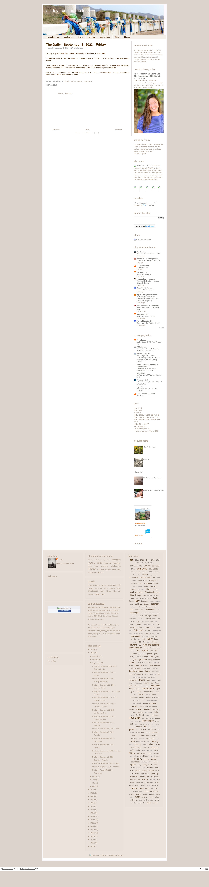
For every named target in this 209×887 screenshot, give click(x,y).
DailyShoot (98, 560)
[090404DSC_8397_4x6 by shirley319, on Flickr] (143, 166)
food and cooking (151, 645)
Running (91, 37)
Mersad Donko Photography (147, 259)
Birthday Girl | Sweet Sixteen (153, 490)
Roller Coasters (141, 741)
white (157, 797)
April (94, 786)
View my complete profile (65, 563)
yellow (155, 803)
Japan (153, 680)
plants (142, 724)
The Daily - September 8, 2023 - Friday (76, 44)
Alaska (157, 572)
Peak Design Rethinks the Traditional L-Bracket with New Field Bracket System (147, 299)
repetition (134, 738)
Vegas (118, 588)
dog (153, 633)
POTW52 (154, 727)
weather (145, 797)
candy (138, 607)
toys (136, 785)
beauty (134, 586)
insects (153, 677)
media (141, 697)
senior (138, 750)
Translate (151, 205)
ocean (132, 715)
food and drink (135, 648)
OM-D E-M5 (140, 715)
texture (101, 572)
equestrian (154, 636)
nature (140, 712)
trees (141, 788)
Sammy (138, 744)
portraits (139, 727)
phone (131, 721)
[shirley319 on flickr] (136, 191)
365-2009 (142, 568)
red (147, 735)
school (151, 744)
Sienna (97, 588)
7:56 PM (66, 81)
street (143, 768)
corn (152, 627)
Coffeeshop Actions (148, 624)
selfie (132, 750)
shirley (61, 560)
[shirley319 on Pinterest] (148, 191)
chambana (144, 613)
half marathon (146, 662)
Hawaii (145, 665)
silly (151, 756)
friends (145, 650)
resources (141, 738)
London (90, 588)
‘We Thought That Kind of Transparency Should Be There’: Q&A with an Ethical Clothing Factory (148, 359)
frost (151, 651)
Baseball (148, 583)
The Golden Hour (149, 447)
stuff (156, 768)
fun (156, 651)
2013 (92, 819)
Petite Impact (141, 340)
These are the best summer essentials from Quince (146, 369)
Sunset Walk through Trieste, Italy (148, 261)
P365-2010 (135, 718)
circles (133, 621)
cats (132, 610)
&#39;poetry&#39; (136, 566)
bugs (131, 604)
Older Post (118, 130)
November (96, 656)
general (138, 657)
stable (156, 765)
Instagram (116, 560)
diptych (148, 633)
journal (80, 48)
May (94, 783)
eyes (139, 639)
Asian (158, 577)
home (140, 671)
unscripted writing (151, 791)
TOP (206, 869)
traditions (143, 785)
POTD (91, 562)
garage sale (141, 653)
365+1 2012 (153, 569)
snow (139, 759)
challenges (116, 566)
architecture (93, 591)
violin (158, 794)
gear (155, 654)
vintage (151, 794)
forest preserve (155, 648)
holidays (133, 671)
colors (140, 627)
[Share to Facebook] (54, 85)
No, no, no (140, 395)
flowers (133, 644)
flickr (117, 37)
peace (152, 718)
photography (148, 721)
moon (145, 703)
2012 (92, 823)
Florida (153, 642)
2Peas (90, 560)
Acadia (138, 572)
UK (156, 788)
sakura (131, 744)
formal (133, 651)
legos (138, 689)
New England (148, 712)
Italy (119, 585)
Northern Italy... (140, 524)
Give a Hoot (139, 472)
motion (154, 706)
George (145, 657)
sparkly (155, 762)
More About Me (52, 37)
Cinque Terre (105, 585)
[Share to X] (51, 85)
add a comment (76, 81)
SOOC (99, 563)
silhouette (137, 756)
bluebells (150, 595)
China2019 (132, 619)
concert (146, 627)
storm (138, 768)
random (155, 733)
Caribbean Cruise (152, 607)
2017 (92, 806)
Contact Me (68, 37)
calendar (155, 604)
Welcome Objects (143, 354)
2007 (92, 839)
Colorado (113, 585)
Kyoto (143, 686)
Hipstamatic (106, 560)
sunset (144, 771)
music (138, 709)
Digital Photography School (147, 295)
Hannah (138, 665)
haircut (139, 662)
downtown (145, 636)
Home (87, 130)
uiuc (152, 788)
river (157, 738)
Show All (161, 328)
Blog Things (135, 595)
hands (131, 665)
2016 (92, 810)
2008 (92, 836)
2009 (92, 833)
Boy (137, 601)
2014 (92, 816)
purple (143, 730)
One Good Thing (143, 314)
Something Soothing (144, 274)
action (144, 572)
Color (158, 624)
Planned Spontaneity (144, 321)
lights (132, 692)
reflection (153, 735)
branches (144, 601)
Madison (147, 694)
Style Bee (140, 387)
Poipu (152, 724)
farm (156, 639)
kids (130, 686)
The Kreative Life (143, 265)
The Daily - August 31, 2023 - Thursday (105, 767)
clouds (138, 624)
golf (130, 659)
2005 (92, 846)
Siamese (156, 753)
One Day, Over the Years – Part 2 (148, 254)
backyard (153, 580)
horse (147, 671)
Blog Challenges (152, 592)
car (143, 607)
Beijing (140, 586)
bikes (143, 589)
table (157, 771)
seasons (154, 747)
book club (134, 598)
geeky (132, 657)
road (133, 741)
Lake (147, 686)
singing (156, 756)
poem (147, 724)
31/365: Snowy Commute (152, 478)
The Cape (104, 588)
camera (133, 607)
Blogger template (7, 869)
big (139, 589)
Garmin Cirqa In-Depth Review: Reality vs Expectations (147, 350)
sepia (143, 750)
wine (151, 800)
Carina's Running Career (146, 394)
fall (144, 639)
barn (140, 583)
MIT (144, 700)
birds (148, 589)
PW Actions (152, 730)
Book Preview (139, 535)
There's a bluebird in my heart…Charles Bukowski (148, 282)
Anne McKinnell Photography (148, 305)
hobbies (155, 668)
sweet (151, 771)
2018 (92, 803)
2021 (92, 793)
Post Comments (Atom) (91, 133)
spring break (147, 765)
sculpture (146, 747)
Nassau (133, 712)
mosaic (108, 569)
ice (159, 674)
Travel (80, 37)
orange (148, 715)
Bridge (152, 601)
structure (149, 768)
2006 (92, 843)
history (149, 668)
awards (134, 580)
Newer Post (56, 130)
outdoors (155, 715)
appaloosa (153, 575)
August (95, 776)
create (158, 627)
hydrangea (153, 674)
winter (157, 800)
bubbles (158, 601)
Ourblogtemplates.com (27, 869)
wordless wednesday (138, 803)
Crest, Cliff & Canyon (144, 288)
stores (133, 768)
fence (134, 642)
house (146, 674)
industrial (147, 677)
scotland (90, 594)
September (96, 663)
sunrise (137, 771)
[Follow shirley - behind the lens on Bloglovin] (144, 227)
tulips (147, 788)
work (149, 803)
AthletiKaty (141, 373)
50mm (132, 572)
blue (144, 595)
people (157, 718)
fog (140, 645)
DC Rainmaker (142, 347)
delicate (147, 630)
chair (157, 610)
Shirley (132, 753)
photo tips (138, 721)
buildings (138, 604)
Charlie (141, 616)
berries (146, 586)
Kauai (157, 683)
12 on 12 (155, 566)
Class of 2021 (154, 621)
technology (154, 776)
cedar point (139, 610)
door (157, 633)
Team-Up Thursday (112, 563)
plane (136, 724)
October (95, 660)
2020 (92, 796)
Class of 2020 (145, 621)
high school (135, 668)
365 (132, 559)
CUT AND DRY (142, 272)
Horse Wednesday (136, 674)
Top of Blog (52, 661)
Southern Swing (146, 762)
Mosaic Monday (145, 706)
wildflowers (134, 800)
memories (155, 698)
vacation (138, 794)
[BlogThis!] (49, 85)
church (148, 619)
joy (152, 683)
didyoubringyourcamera (146, 279)
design (136, 633)
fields (140, 642)
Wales (131, 797)
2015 (92, 813)
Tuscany (112, 588)
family (150, 639)
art (154, 578)
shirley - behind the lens (68, 10)
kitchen (136, 686)
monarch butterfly (152, 700)
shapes (156, 750)
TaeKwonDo (145, 774)
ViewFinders (141, 252)
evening (133, 639)
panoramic (145, 718)
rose (148, 741)
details (141, 633)
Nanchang (156, 709)
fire (144, 642)
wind (140, 800)
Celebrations (150, 610)
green (132, 662)
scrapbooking (136, 747)
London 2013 (148, 692)
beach (102, 591)
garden (149, 654)
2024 (92, 649)
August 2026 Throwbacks (145, 290)
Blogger (127, 37)
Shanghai (149, 750)
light (158, 689)
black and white (136, 592)
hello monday (155, 665)
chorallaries (141, 618)
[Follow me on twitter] (142, 191)
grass (135, 659)
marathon (134, 697)
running (155, 741)
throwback (139, 782)
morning (100, 569)
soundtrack (135, 762)
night (156, 712)
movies (131, 709)
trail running (155, 785)
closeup (131, 624)
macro (140, 695)
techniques (92, 572)
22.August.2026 (142, 267)
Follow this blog (64, 610)
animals (145, 575)
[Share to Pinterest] (56, 85)
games (134, 654)
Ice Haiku (146, 459)
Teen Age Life (134, 779)
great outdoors (154, 660)
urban (103, 594)
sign (131, 756)
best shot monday (98, 566)
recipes (142, 735)
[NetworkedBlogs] (64, 608)
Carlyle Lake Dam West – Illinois (148, 323)
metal (133, 700)
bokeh (156, 595)
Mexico (139, 700)
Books (155, 598)
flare (148, 642)
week (151, 797)
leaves (131, 689)
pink (131, 724)
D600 (130, 630)
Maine (154, 695)
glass (157, 657)
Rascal (134, 735)
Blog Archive (105, 37)
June (94, 780)
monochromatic (137, 703)
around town (145, 577)
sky (134, 759)
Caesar (146, 604)
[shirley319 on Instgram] (160, 191)
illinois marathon (138, 677)
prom (138, 730)
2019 (92, 800)
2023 (92, 653)
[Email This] (47, 85)
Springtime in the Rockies (146, 316)
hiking (144, 668)
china (114, 591)
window (146, 800)
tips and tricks (149, 782)
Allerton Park (136, 575)
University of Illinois (136, 791)
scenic (145, 744)
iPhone (92, 569)
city (119, 591)
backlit (145, 580)
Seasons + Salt (142, 380)
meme (148, 698)
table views (116, 569)
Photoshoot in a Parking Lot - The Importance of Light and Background (147, 76)
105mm (147, 566)
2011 (92, 826)
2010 (92, 830)
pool (133, 727)
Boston (97, 585)
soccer (146, 759)
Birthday (155, 589)
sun (131, 771)
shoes (149, 753)
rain (142, 733)
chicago (108, 591)
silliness (145, 756)
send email (88, 81)
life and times (148, 688)
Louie (157, 692)
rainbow (148, 732)
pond (157, 724)
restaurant (150, 738)
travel (97, 594)
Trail (148, 785)
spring (139, 765)
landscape (155, 686)
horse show (156, 671)
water (137, 797)
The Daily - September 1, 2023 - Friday (105, 763)
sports (133, 765)
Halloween (156, 662)
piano (157, 721)
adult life (150, 572)
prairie (132, 729)
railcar (137, 733)
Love (134, 695)
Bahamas (91, 585)
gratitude (143, 659)
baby (140, 580)
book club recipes (145, 598)
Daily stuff (74, 48)
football (146, 648)
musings (146, 709)
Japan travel (138, 683)
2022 (92, 790)
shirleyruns (141, 753)
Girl (151, 656)
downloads (136, 636)
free (138, 651)
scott (158, 744)
